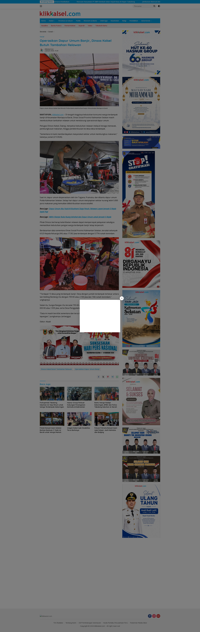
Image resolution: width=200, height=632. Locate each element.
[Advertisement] (100, 316)
